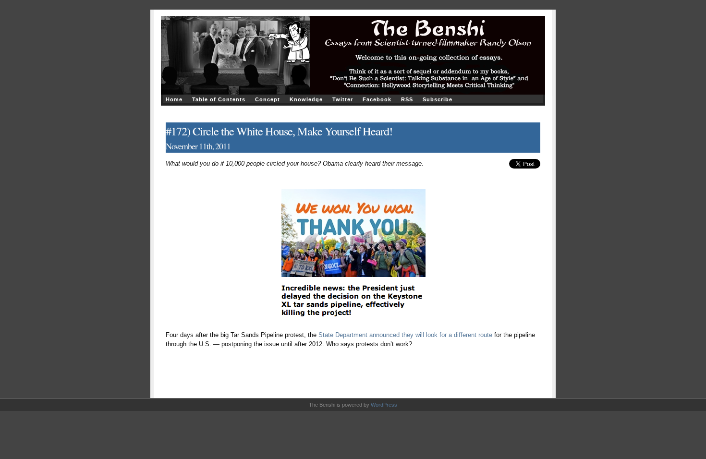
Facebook (377, 99)
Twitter (342, 99)
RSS (407, 99)
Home (174, 99)
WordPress (384, 405)
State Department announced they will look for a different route (405, 334)
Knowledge (306, 99)
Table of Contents (218, 99)
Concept (267, 99)
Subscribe (437, 99)
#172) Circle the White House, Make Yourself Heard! (279, 131)
